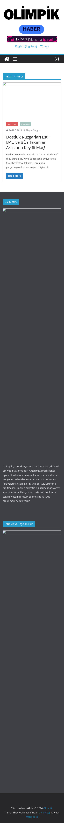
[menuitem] (26, 46)
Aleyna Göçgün (33, 130)
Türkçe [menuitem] (44, 46)
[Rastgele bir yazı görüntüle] (57, 59)
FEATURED (25, 124)
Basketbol (12, 124)
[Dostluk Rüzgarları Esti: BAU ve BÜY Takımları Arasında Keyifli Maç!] (32, 100)
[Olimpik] (7, 59)
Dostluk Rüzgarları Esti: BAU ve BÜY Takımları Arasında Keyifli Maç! (27, 142)
